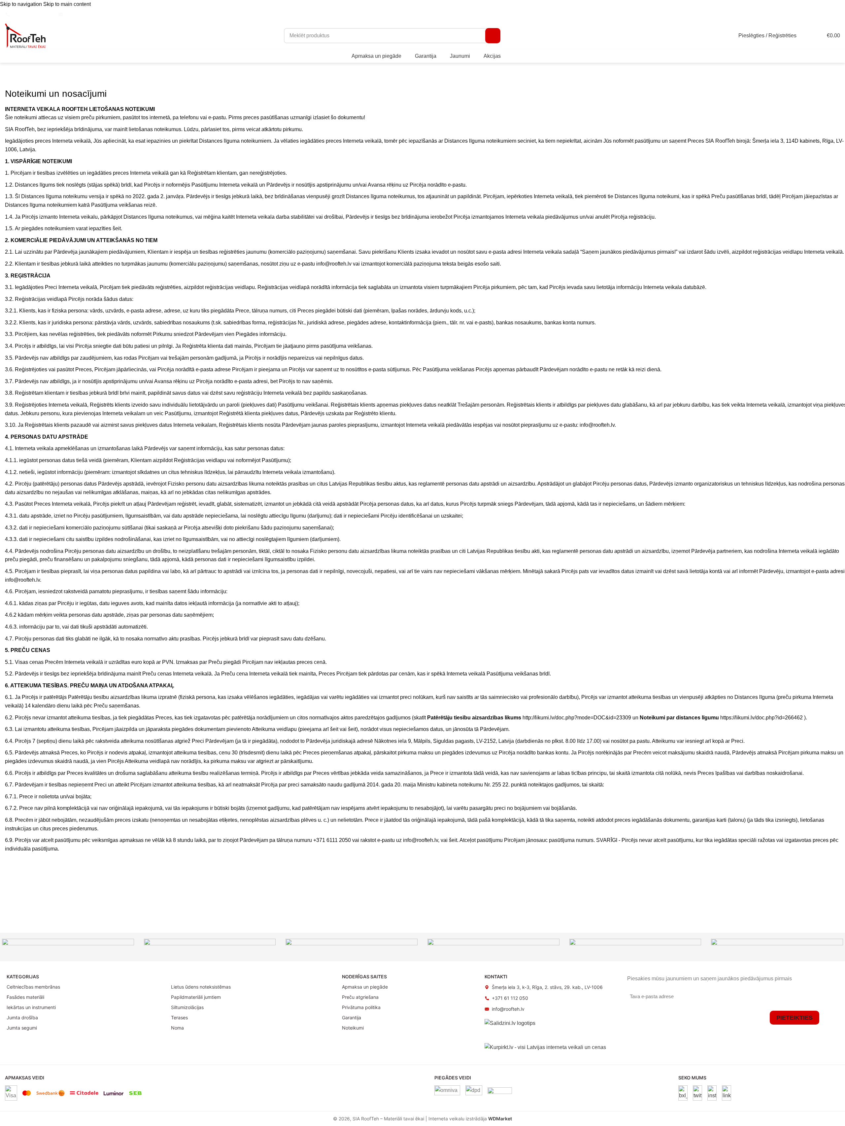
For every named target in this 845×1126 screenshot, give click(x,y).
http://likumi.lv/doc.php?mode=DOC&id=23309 (577, 717)
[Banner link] (68, 947)
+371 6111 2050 (332, 840)
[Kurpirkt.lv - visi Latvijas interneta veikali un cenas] (545, 1047)
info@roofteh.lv (334, 264)
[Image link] (683, 1092)
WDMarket (500, 1118)
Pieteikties (794, 1017)
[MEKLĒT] (492, 35)
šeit (117, 228)
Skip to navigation (21, 4)
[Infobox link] (28, 15)
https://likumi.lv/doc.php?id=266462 (761, 717)
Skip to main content (67, 4)
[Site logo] (25, 35)
